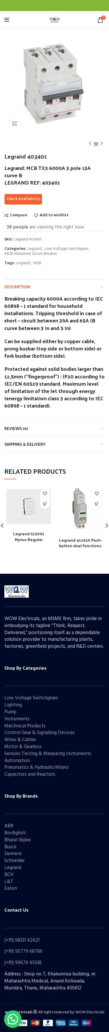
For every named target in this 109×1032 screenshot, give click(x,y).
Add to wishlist (54, 215)
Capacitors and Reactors (29, 774)
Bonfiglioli (15, 833)
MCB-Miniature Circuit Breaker (31, 254)
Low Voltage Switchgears (31, 698)
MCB (37, 263)
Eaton (10, 888)
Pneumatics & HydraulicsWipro (36, 767)
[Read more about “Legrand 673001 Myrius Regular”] (45, 504)
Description (17, 286)
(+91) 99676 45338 (23, 963)
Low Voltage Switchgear (66, 249)
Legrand (35, 249)
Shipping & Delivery (24, 444)
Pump (10, 712)
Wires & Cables (20, 740)
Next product (102, 144)
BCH (8, 875)
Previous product (90, 144)
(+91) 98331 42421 (22, 940)
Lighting (13, 705)
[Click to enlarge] (14, 123)
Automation (17, 761)
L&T (8, 882)
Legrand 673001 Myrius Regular (28, 536)
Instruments (17, 719)
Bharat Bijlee (17, 840)
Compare (18, 215)
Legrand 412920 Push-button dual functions (80, 543)
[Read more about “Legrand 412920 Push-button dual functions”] (97, 504)
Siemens (13, 854)
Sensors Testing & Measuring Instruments (47, 754)
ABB (8, 826)
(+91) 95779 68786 (23, 951)
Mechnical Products (25, 726)
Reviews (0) (16, 428)
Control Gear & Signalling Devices (39, 733)
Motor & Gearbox (23, 747)
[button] (13, 1019)
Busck (10, 847)
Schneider (14, 861)
